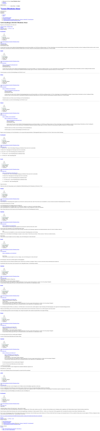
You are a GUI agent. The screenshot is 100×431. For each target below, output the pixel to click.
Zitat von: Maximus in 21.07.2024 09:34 (9, 225)
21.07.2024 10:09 (3, 278)
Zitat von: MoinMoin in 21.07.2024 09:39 (9, 253)
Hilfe (3, 428)
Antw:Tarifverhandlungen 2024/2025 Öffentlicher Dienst (9, 41)
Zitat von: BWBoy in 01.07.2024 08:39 (8, 116)
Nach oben (2, 418)
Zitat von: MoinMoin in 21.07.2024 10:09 (9, 299)
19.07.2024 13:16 (3, 171)
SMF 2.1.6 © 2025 (5, 429)
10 (10, 418)
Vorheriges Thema (3, 26)
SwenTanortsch (30, 19)
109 (13, 28)
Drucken (1, 27)
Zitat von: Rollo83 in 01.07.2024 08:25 (8, 88)
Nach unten (2, 28)
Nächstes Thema (10, 26)
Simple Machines (12, 429)
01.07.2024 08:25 (3, 63)
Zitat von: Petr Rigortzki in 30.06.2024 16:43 (9, 64)
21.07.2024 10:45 (3, 297)
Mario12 (1, 102)
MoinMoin (2, 211)
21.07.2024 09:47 (3, 251)
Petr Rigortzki (2, 31)
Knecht (1, 159)
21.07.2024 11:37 (3, 325)
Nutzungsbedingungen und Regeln (10, 428)
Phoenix (1, 313)
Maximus (2, 188)
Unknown (21, 19)
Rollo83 (1, 50)
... (7, 28)
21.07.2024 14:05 (3, 385)
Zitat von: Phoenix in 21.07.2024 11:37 (8, 352)
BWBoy (1, 74)
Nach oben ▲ (19, 428)
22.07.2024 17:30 (3, 405)
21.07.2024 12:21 (3, 351)
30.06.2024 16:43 (3, 43)
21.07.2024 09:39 (3, 223)
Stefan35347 (25, 19)
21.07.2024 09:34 (3, 200)
